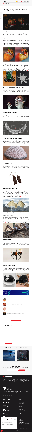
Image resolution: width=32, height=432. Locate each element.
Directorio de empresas (22, 401)
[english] (17, 1)
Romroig (27, 140)
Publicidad (24, 1)
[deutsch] (16, 1)
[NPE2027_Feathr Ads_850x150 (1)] (16, 292)
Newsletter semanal (12, 289)
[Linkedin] (1, 15)
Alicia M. (11, 12)
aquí (27, 70)
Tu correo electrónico (10, 370)
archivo (4, 245)
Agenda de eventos (21, 403)
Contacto (28, 1)
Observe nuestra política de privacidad (6, 425)
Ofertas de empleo (21, 404)
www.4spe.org (17, 393)
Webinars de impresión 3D (22, 405)
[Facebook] (1, 13)
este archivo (26, 115)
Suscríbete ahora (21, 370)
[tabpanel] (9, 355)
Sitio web (6, 339)
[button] (2, 431)
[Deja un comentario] (1, 18)
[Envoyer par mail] (1, 17)
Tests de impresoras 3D (22, 402)
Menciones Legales (22, 428)
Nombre (6, 334)
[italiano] (21, 1)
